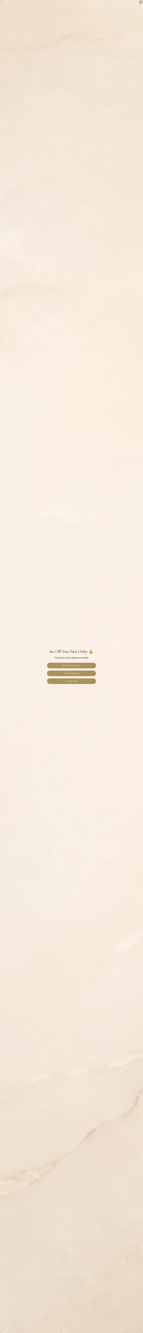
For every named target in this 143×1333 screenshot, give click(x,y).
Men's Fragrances (71, 673)
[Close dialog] (140, 2)
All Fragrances (71, 681)
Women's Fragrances (71, 665)
